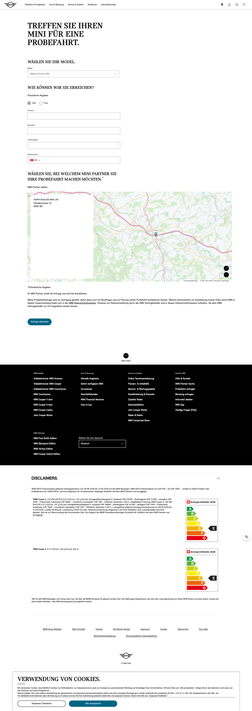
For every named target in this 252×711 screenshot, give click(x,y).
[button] (226, 268)
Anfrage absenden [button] (39, 322)
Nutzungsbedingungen (190, 281)
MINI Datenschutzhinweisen (82, 303)
